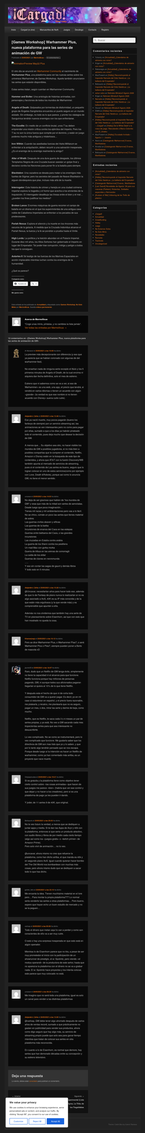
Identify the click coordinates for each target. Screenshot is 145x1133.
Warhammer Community (49, 71)
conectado (33, 1081)
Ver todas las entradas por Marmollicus (46, 327)
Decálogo (79, 29)
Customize (18, 1121)
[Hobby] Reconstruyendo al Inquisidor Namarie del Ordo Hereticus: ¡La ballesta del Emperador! (112, 78)
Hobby (97, 222)
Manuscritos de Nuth (49, 29)
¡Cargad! (98, 213)
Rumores (99, 237)
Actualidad (41, 304)
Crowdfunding (100, 219)
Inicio (13, 29)
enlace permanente (44, 307)
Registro (105, 29)
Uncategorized (101, 243)
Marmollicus (39, 57)
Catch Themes (131, 1124)
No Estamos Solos (103, 228)
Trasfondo (99, 240)
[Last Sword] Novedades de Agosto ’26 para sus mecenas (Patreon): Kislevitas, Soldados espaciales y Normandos (115, 189)
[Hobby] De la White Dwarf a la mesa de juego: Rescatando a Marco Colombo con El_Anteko (114, 128)
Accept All (55, 1121)
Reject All (37, 1121)
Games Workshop (68, 304)
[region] (37, 1112)
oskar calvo (100, 93)
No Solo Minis (101, 231)
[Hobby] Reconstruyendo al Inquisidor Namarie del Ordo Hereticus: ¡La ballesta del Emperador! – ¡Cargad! (114, 122)
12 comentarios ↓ (53, 57)
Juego (97, 225)
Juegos (66, 29)
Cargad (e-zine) (28, 29)
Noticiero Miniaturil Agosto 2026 (121, 93)
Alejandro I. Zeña (31, 416)
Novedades (99, 234)
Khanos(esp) (30, 638)
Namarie (98, 99)
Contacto (92, 29)
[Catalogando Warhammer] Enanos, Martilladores (115, 183)
